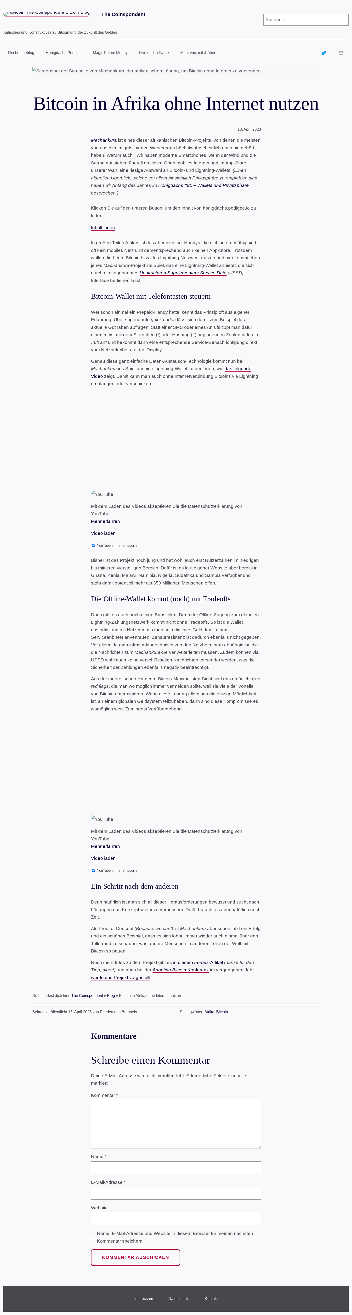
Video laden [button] (103, 533)
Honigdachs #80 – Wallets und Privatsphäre (203, 185)
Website (99, 1207)
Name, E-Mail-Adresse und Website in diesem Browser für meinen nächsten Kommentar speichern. (175, 1237)
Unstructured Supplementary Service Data (183, 272)
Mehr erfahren (105, 521)
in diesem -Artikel (198, 962)
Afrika (209, 1012)
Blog (111, 996)
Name (98, 1156)
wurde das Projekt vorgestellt (120, 977)
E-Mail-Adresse (108, 1182)
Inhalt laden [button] (103, 227)
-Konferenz (181, 969)
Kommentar (104, 1095)
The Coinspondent (123, 14)
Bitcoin (222, 1012)
